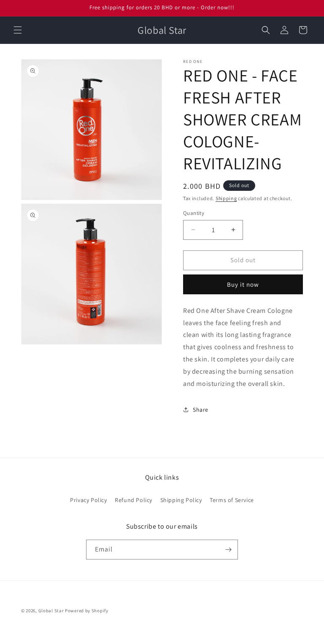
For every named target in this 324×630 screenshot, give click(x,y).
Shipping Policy (181, 500)
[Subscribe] (228, 549)
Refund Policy (133, 500)
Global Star (51, 611)
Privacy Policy (88, 500)
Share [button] (200, 409)
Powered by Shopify (86, 611)
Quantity (193, 213)
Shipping (226, 198)
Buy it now (243, 284)
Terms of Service (232, 500)
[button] (17, 30)
